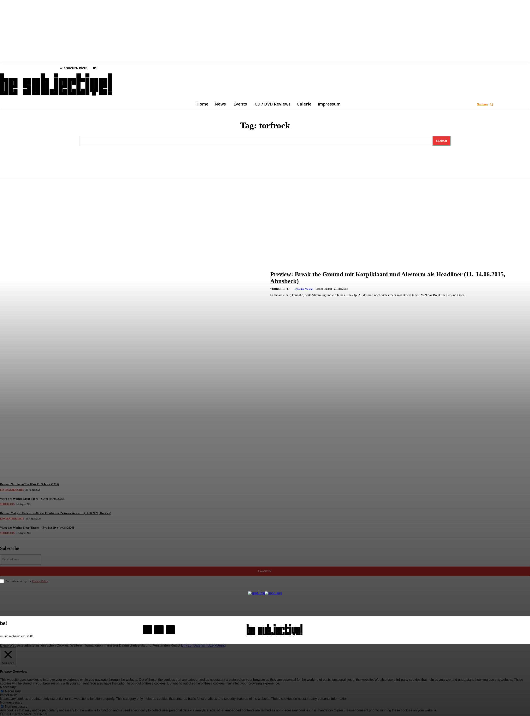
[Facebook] (147, 629)
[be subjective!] (274, 629)
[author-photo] (304, 289)
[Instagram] (158, 629)
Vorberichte (280, 288)
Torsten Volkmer (323, 288)
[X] (170, 629)
